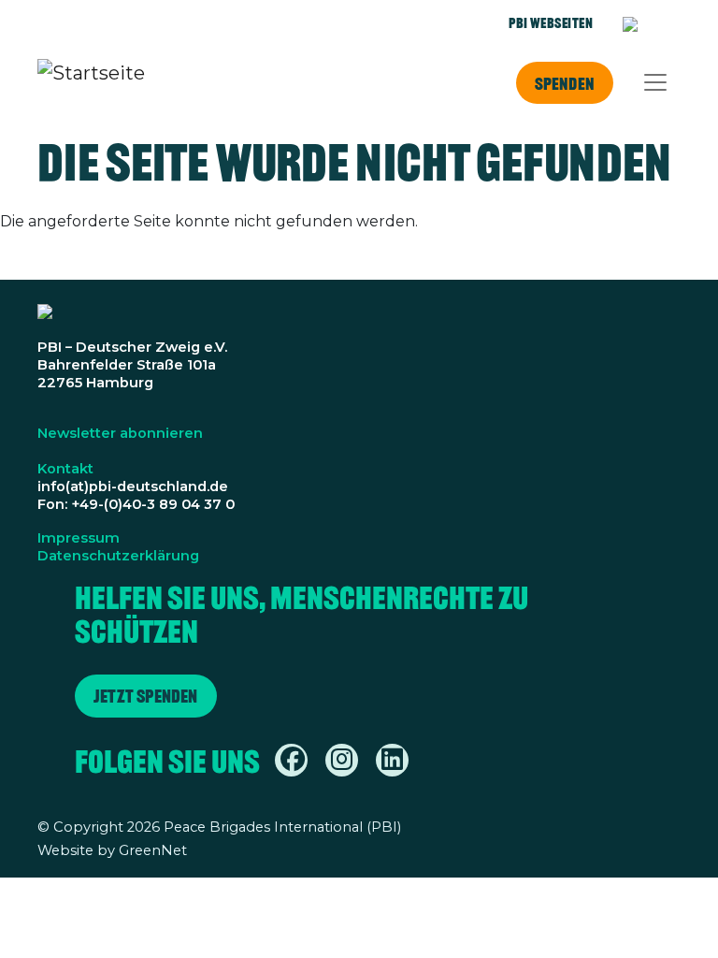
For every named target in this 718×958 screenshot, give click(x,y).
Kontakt (65, 468)
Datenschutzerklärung (118, 555)
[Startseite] (91, 82)
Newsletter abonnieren (120, 433)
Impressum (78, 538)
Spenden (565, 83)
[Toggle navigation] (655, 82)
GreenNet (153, 850)
